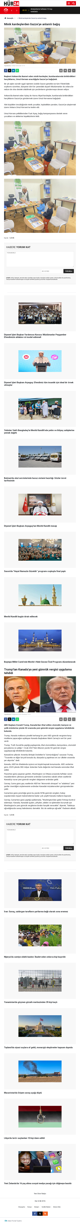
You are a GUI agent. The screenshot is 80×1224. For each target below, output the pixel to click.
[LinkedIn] (13, 70)
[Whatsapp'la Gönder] (17, 70)
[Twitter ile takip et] (40, 1214)
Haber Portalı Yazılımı (15, 1221)
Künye (30, 1207)
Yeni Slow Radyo (40, 1194)
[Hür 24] (11, 3)
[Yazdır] (61, 70)
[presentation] (11, 10)
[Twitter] (9, 70)
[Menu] (69, 3)
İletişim (36, 1207)
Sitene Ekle (57, 1207)
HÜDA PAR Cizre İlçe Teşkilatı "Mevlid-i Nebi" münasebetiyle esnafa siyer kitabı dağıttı (45, 10)
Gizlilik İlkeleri (46, 1207)
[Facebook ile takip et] (34, 1214)
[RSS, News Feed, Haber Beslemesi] (45, 1214)
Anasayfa (10, 18)
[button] (65, 70)
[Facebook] (5, 70)
